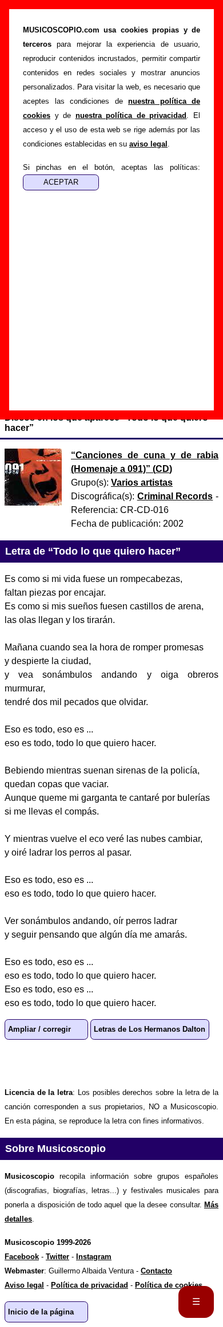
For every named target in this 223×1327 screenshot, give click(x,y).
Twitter (91, 1062)
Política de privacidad (89, 1285)
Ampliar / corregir (39, 1029)
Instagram (94, 1256)
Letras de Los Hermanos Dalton (149, 1029)
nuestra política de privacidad (131, 115)
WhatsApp (18, 1062)
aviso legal (148, 144)
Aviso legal (24, 1285)
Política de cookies (168, 1285)
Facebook (55, 1062)
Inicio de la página (41, 1312)
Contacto (156, 1271)
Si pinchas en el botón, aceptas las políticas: (111, 167)
